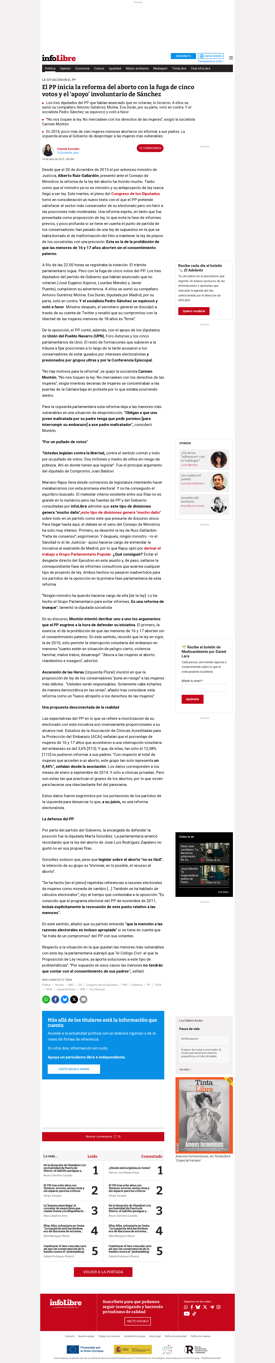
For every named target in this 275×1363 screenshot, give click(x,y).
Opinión (65, 68)
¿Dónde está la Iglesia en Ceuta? (129, 1168)
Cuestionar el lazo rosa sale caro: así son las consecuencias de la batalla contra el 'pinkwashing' (65, 1248)
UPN (82, 989)
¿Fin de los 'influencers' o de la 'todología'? (193, 456)
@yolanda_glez (69, 152)
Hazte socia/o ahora (74, 1069)
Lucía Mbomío (189, 464)
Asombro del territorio (190, 499)
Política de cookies (200, 1336)
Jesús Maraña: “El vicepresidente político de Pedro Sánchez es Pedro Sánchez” (189, 875)
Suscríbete (183, 56)
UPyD (49, 989)
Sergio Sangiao (53, 1195)
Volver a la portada (103, 1272)
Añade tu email (192, 681)
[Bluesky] (198, 1307)
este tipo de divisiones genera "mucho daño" (121, 512)
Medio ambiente (137, 68)
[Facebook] (191, 1307)
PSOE (158, 984)
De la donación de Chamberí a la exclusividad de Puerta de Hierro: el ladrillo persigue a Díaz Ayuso (65, 1169)
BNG (71, 984)
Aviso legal (155, 1336)
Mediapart (160, 68)
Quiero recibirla (194, 311)
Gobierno (137, 984)
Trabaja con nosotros (109, 1336)
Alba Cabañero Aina (55, 1215)
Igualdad (115, 68)
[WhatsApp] (186, 1307)
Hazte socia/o (138, 1321)
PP (148, 984)
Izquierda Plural (66, 989)
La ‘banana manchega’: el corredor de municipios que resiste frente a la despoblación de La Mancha (64, 1210)
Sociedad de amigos (134, 1336)
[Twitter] (205, 1307)
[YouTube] (187, 1314)
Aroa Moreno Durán (192, 505)
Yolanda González (68, 148)
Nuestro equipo (86, 1336)
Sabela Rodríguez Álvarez (59, 1256)
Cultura (99, 68)
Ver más (184, 1069)
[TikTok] (194, 1314)
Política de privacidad (176, 1336)
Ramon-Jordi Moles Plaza (124, 1172)
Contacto (69, 1336)
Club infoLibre (200, 68)
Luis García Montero (192, 483)
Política (50, 68)
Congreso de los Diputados (135, 193)
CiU (80, 984)
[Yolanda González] (48, 150)
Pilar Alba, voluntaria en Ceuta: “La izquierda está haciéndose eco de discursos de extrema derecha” (64, 1230)
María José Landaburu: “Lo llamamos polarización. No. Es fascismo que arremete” (189, 853)
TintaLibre (179, 68)
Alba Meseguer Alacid (56, 1235)
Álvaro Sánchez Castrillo (58, 1175)
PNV (124, 984)
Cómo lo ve (186, 836)
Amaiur (59, 984)
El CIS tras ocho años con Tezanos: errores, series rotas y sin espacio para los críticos (64, 1188)
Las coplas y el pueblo (191, 477)
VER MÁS (223, 892)
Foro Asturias (97, 989)
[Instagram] (218, 1307)
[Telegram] (212, 1307)
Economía (82, 68)
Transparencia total (210, 61)
